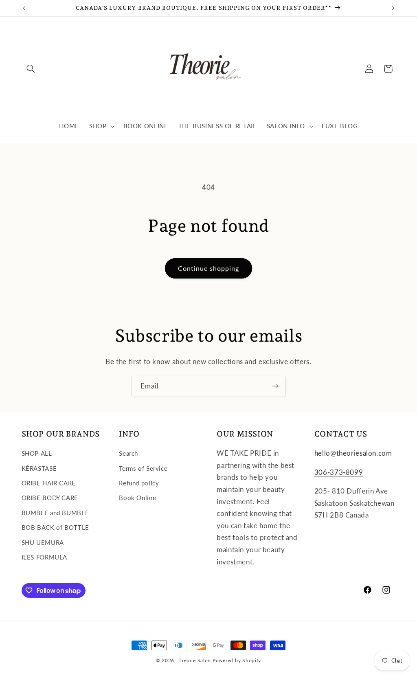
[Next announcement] (393, 8)
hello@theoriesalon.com (353, 453)
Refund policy (139, 483)
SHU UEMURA (43, 542)
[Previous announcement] (24, 8)
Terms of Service (143, 468)
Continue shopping (208, 268)
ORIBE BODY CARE (50, 497)
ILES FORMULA (45, 557)
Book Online (137, 497)
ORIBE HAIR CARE (49, 483)
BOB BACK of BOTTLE (55, 527)
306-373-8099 (338, 472)
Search (128, 453)
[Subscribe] (275, 386)
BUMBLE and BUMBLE (55, 512)
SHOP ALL (37, 453)
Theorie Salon (194, 660)
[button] (31, 68)
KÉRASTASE (39, 468)
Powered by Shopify (237, 660)
